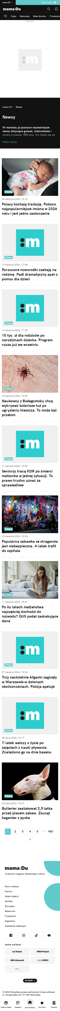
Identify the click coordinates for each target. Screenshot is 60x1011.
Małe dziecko (39, 16)
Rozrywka (9, 906)
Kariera (8, 891)
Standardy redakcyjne (15, 926)
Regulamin (10, 921)
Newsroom (10, 911)
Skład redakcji (12, 896)
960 (50, 831)
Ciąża (13, 16)
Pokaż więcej (9, 141)
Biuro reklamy (12, 886)
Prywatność (10, 916)
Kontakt (9, 901)
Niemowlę (24, 16)
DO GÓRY (29, 980)
